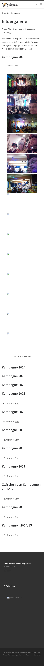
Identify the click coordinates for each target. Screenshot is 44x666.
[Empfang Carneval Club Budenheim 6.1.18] (22, 203)
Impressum (7, 571)
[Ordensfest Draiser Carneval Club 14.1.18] (22, 342)
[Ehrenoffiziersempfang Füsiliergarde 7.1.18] (22, 243)
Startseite (5, 13)
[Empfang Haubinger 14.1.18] (22, 322)
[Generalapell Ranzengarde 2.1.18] (22, 84)
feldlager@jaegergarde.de (14, 45)
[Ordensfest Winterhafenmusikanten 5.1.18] (22, 163)
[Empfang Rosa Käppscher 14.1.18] (22, 302)
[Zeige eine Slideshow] (22, 357)
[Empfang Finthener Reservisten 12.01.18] (22, 282)
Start (17, 403)
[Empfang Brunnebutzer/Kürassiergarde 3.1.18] (22, 123)
